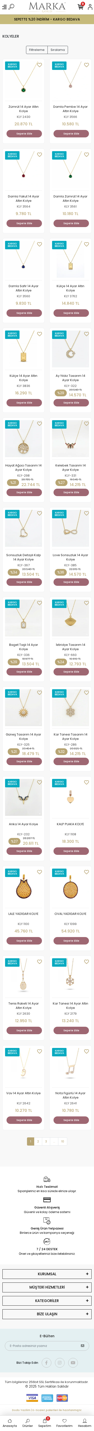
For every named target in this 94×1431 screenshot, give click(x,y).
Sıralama (58, 49)
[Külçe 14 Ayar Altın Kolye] (70, 260)
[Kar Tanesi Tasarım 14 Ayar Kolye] (70, 709)
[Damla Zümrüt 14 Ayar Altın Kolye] (70, 171)
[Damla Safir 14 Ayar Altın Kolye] (23, 260)
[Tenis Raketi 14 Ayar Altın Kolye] (23, 978)
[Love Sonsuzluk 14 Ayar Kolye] (70, 529)
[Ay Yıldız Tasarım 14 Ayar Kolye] (70, 350)
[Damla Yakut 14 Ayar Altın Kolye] (23, 171)
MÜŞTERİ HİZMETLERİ (47, 1287)
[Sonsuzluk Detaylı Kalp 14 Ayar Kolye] (23, 529)
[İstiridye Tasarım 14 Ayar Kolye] (70, 619)
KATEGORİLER (47, 1300)
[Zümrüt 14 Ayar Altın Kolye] (23, 81)
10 (62, 1141)
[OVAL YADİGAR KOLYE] (70, 888)
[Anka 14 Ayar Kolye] (23, 798)
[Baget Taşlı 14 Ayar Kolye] (23, 619)
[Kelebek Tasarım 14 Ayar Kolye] (70, 440)
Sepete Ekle (24, 133)
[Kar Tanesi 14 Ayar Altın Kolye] (70, 978)
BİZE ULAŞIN (47, 1313)
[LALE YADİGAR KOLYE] (23, 888)
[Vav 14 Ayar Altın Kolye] (23, 1067)
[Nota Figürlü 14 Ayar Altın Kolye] (70, 1067)
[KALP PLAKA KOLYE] (70, 798)
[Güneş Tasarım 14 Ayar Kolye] (23, 709)
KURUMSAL (47, 1273)
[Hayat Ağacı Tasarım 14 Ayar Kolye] (23, 440)
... (54, 1141)
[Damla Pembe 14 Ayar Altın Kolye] (70, 81)
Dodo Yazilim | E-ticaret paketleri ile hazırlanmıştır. (47, 1410)
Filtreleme (37, 49)
